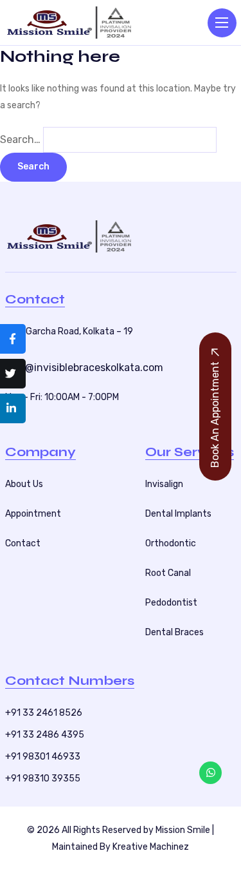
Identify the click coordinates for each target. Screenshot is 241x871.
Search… (20, 139)
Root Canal (168, 573)
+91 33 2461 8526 (43, 712)
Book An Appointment (215, 414)
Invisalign (164, 484)
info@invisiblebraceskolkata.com (84, 367)
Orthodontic (170, 543)
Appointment (33, 513)
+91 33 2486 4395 (44, 734)
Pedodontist (171, 602)
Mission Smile (183, 830)
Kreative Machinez (150, 846)
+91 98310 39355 (42, 778)
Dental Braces (174, 632)
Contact (22, 543)
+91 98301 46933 (42, 756)
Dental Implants (178, 513)
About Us (24, 484)
